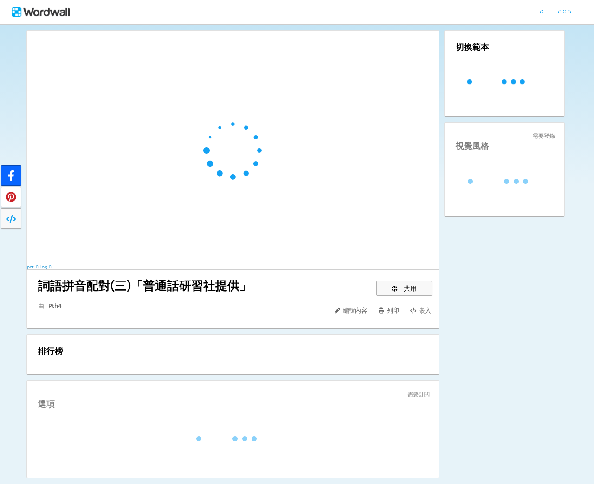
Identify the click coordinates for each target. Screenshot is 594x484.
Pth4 (54, 305)
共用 (409, 288)
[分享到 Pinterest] (11, 197)
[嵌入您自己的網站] (11, 218)
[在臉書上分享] (11, 175)
